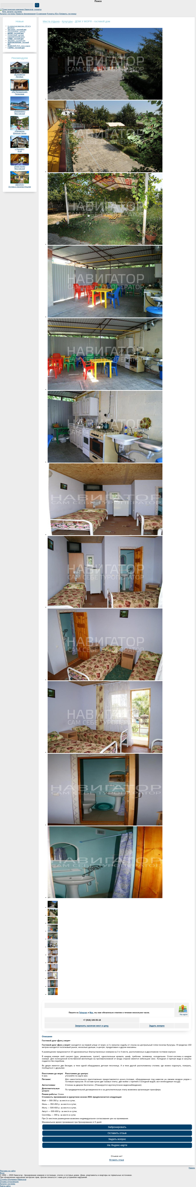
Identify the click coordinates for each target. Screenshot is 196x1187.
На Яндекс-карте (117, 1145)
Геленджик (19, 94)
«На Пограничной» (20, 92)
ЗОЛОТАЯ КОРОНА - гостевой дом (18, 43)
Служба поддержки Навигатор (13, 1179)
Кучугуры (67, 21)
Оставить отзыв (117, 1133)
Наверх (192, 1168)
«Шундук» (19, 185)
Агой (20, 151)
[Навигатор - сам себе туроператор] (21, 11)
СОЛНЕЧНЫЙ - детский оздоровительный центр (16, 36)
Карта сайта (5, 1186)
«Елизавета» (19, 74)
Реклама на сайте (7, 1171)
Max (91, 1013)
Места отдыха (51, 21)
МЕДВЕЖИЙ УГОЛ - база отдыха (19, 46)
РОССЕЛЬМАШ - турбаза (16, 31)
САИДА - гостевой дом (16, 38)
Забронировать (117, 1127)
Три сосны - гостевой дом (17, 29)
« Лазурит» (19, 149)
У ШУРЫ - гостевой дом (16, 47)
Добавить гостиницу (67, 14)
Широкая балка (19, 133)
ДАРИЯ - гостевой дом (16, 33)
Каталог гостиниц (7, 14)
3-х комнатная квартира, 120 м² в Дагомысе (19, 26)
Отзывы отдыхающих (9, 1182)
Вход (2, 1173)
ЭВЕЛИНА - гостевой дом (16, 40)
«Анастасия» (19, 166)
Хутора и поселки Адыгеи (19, 187)
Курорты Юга (53, 14)
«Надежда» (20, 131)
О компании (41, 14)
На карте (183, 1014)
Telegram (83, 1013)
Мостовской (19, 114)
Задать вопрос (157, 1025)
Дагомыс (19, 77)
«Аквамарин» (19, 111)
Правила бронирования (26, 14)
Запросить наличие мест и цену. (92, 1025)
